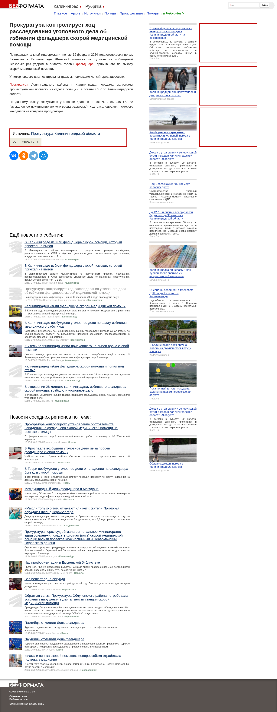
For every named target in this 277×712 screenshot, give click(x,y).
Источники (92, 13)
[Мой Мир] (43, 155)
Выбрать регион (18, 699)
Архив (75, 13)
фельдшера (84, 64)
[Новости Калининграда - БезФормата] (22, 4)
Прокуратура (18, 84)
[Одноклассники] (23, 155)
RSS (41, 704)
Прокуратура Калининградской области (65, 133)
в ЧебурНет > (173, 13)
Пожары (153, 13)
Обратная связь (18, 696)
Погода (110, 13)
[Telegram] (33, 155)
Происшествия (131, 13)
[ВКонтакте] (13, 155)
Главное (60, 13)
